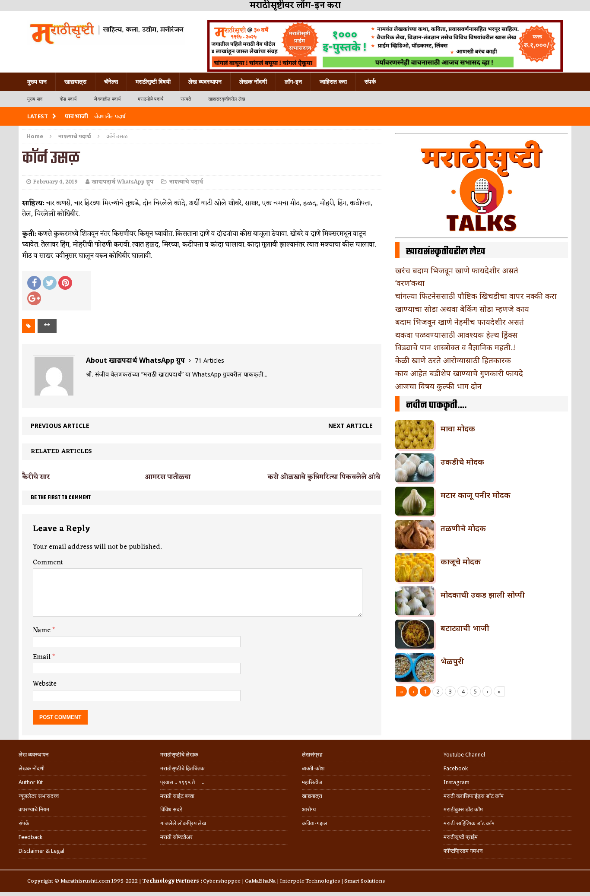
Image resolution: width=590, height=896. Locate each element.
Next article (350, 425)
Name (42, 630)
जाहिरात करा (333, 81)
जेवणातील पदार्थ (107, 99)
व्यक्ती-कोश (313, 768)
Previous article (60, 425)
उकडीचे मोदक (462, 461)
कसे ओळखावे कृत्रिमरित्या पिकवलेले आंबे (323, 477)
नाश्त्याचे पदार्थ (186, 182)
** (47, 325)
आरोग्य (309, 809)
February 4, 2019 (55, 182)
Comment (48, 563)
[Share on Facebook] (34, 283)
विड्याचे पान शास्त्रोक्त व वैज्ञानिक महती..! (455, 347)
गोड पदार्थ (68, 99)
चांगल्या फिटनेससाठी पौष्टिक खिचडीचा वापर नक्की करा (476, 296)
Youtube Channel (464, 754)
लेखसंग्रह (312, 754)
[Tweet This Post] (50, 283)
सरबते (186, 99)
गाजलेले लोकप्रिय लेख (183, 823)
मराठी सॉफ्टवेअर (176, 837)
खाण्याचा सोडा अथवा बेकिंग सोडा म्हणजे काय (462, 309)
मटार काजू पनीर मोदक (476, 495)
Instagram (456, 782)
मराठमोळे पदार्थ (150, 99)
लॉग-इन (293, 81)
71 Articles (209, 360)
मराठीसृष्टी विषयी (153, 81)
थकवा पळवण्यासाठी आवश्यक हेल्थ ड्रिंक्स (456, 334)
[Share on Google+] (34, 298)
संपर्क (370, 81)
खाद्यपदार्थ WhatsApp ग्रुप (122, 182)
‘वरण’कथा (410, 283)
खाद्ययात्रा (75, 81)
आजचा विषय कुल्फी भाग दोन (438, 386)
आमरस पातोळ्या (167, 477)
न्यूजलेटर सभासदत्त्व (39, 796)
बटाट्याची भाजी (465, 628)
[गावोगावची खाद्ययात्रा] (106, 32)
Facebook (456, 768)
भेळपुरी (452, 661)
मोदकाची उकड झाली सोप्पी (483, 594)
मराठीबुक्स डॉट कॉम (463, 809)
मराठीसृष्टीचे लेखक (179, 754)
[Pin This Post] (65, 283)
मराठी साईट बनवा (177, 796)
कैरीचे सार (36, 477)
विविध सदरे (171, 809)
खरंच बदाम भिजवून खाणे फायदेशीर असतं (456, 270)
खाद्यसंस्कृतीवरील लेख (226, 99)
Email (42, 657)
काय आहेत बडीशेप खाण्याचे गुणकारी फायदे (459, 373)
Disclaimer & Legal (41, 851)
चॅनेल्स (111, 81)
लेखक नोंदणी (253, 81)
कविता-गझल (314, 823)
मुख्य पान (37, 81)
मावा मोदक (458, 428)
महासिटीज (312, 782)
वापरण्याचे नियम (34, 809)
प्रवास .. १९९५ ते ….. (182, 782)
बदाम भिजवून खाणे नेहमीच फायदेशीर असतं (459, 322)
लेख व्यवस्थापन (205, 81)
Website (45, 684)
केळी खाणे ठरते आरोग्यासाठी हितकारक (453, 360)
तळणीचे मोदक (463, 528)
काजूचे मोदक (461, 561)
